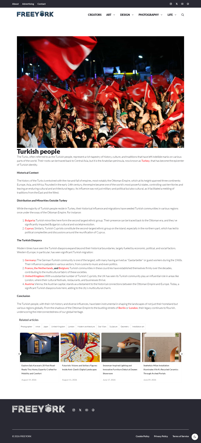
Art (108, 14)
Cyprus (29, 228)
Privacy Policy (161, 436)
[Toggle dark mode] (195, 437)
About (15, 4)
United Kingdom (34, 276)
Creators (95, 14)
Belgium (63, 268)
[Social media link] (171, 4)
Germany (30, 260)
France (29, 268)
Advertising (28, 4)
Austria (29, 284)
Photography (149, 14)
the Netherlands (43, 268)
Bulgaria (30, 220)
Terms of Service (181, 436)
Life (170, 14)
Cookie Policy (142, 436)
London (133, 307)
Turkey (145, 160)
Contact (42, 4)
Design (125, 14)
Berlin (122, 307)
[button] (181, 14)
